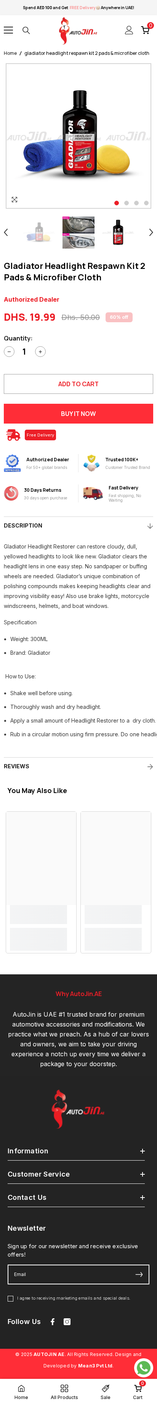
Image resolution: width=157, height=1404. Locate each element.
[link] (38, 914)
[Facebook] (52, 1321)
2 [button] (126, 203)
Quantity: (18, 338)
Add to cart (78, 384)
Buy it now (78, 413)
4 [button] (146, 203)
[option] (78, 136)
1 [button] (116, 203)
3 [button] (136, 203)
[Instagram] (67, 1321)
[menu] (8, 30)
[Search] (26, 30)
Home (10, 53)
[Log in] (129, 30)
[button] (5, 232)
